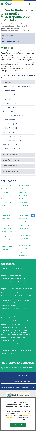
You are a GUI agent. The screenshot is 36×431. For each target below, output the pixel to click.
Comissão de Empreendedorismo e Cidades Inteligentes (15, 309)
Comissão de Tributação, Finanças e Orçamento (16, 350)
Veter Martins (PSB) (10, 107)
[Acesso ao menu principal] (2, 4)
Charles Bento (5, 215)
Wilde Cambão (23, 255)
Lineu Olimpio (23, 208)
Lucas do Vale (23, 215)
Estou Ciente (18, 425)
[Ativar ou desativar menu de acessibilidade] (29, 3)
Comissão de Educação (8, 305)
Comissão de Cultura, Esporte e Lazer (13, 285)
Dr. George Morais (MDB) (12, 140)
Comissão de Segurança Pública (11, 343)
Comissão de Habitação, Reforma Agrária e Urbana (17, 313)
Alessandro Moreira (7, 185)
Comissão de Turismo (7, 353)
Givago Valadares (6, 246)
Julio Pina (22, 198)
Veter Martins (23, 242)
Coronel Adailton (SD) (11, 120)
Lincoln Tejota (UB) (10, 132)
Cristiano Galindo (6, 225)
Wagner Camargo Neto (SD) (13, 115)
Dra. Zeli (3, 236)
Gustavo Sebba (6, 253)
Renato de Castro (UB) (11, 145)
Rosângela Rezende (25, 232)
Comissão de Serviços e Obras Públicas (13, 347)
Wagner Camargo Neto (26, 252)
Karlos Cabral (23, 202)
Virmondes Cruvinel (25, 245)
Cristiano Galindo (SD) (22, 86)
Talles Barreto (23, 238)
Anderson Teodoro (7, 195)
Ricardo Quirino (24, 228)
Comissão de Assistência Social (11, 275)
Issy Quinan (22, 189)
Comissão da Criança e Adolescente (12, 268)
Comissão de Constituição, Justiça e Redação (15, 281)
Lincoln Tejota (23, 205)
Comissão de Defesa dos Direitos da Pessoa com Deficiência (16, 289)
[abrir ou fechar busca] (34, 3)
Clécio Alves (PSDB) (10, 103)
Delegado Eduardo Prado (8, 232)
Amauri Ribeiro (5, 189)
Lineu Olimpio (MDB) (10, 124)
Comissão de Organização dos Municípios (14, 327)
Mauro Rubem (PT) (10, 95)
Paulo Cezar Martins (25, 225)
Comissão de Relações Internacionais (13, 337)
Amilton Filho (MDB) (10, 128)
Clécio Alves (5, 218)
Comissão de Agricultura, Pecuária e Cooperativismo (17, 272)
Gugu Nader (5, 249)
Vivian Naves (23, 248)
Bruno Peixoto (5, 208)
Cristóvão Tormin (6, 228)
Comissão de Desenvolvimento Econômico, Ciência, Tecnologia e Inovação (17, 296)
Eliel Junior (4, 243)
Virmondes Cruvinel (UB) (12, 136)
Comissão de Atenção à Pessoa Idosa (13, 278)
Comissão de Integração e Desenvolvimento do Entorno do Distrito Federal (16, 317)
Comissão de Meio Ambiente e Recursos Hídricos (16, 321)
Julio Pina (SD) (8, 99)
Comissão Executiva (7, 357)
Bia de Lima (4, 205)
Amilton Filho (5, 192)
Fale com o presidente (7, 387)
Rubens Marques (24, 235)
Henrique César (24, 185)
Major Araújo (23, 218)
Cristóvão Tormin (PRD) (11, 149)
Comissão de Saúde (7, 340)
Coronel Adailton (6, 222)
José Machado (23, 195)
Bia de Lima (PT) (8, 111)
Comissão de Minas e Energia (10, 324)
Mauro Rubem (23, 222)
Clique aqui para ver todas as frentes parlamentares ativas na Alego (17, 368)
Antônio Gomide (6, 202)
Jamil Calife (22, 192)
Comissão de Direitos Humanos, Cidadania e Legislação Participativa (15, 301)
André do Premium (7, 198)
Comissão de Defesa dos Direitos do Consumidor (16, 293)
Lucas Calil (22, 212)
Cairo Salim (4, 212)
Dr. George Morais (7, 239)
